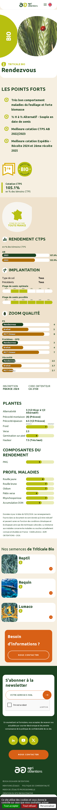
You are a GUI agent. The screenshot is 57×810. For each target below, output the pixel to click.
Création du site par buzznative (18, 793)
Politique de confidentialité (36, 786)
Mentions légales (11, 786)
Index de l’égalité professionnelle (19, 790)
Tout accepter (11, 806)
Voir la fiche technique (51, 569)
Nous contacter (28, 655)
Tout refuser (29, 806)
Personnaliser (47, 806)
